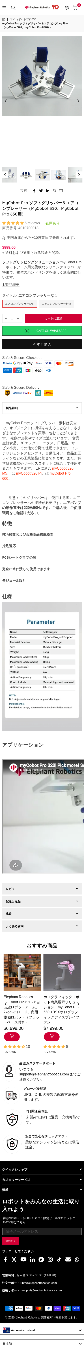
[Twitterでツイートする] (41, 190)
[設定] (67, 7)
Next (78, 101)
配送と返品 (13, 901)
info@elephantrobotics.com (39, 1283)
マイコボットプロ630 (23, 19)
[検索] (13, 7)
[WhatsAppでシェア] (54, 190)
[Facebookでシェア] (34, 190)
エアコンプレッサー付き (56, 303)
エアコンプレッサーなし (19, 303)
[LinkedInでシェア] (48, 190)
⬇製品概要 (10, 285)
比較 (9, 913)
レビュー (12, 889)
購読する (10, 1240)
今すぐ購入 (42, 344)
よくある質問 (15, 926)
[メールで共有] (61, 190)
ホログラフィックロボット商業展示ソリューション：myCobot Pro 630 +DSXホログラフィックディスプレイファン (61, 1009)
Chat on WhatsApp (52, 330)
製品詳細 (12, 408)
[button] (13, 223)
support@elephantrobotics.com (42, 1290)
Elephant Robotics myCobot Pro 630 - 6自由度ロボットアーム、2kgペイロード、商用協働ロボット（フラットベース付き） (22, 1009)
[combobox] (42, 1330)
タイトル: (30, 295)
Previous (5, 101)
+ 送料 (7, 253)
